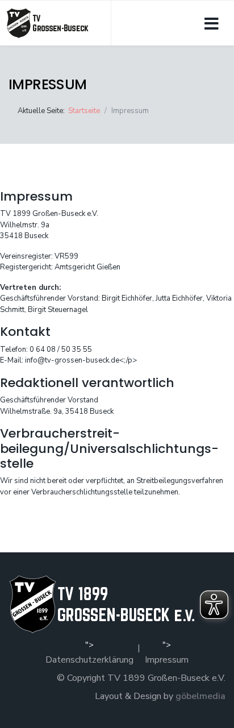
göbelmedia (200, 696)
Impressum (167, 660)
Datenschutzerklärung (89, 660)
